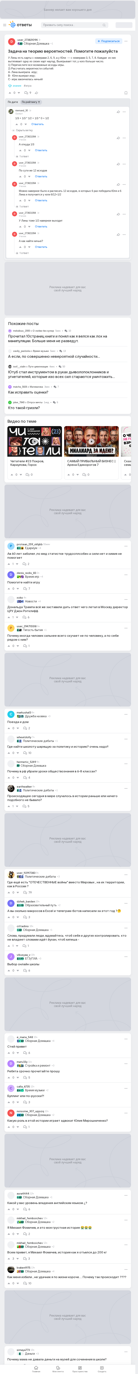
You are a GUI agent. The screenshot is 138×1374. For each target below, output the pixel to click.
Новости (31, 601)
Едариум (31, 548)
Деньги (30, 1353)
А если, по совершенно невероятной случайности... (54, 357)
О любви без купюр (43, 330)
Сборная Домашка (36, 43)
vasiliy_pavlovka (21, 351)
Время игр (32, 576)
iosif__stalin (19, 366)
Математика (36, 386)
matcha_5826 (20, 386)
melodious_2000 (21, 330)
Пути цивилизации (38, 366)
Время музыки (41, 351)
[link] (34, 453)
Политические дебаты (38, 741)
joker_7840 (18, 402)
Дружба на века (36, 716)
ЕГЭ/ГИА (31, 958)
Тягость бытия (33, 630)
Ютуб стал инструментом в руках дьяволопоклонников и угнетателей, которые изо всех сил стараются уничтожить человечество (60, 376)
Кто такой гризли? (24, 408)
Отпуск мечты (34, 402)
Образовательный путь (41, 905)
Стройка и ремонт (37, 1065)
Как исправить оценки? (28, 392)
